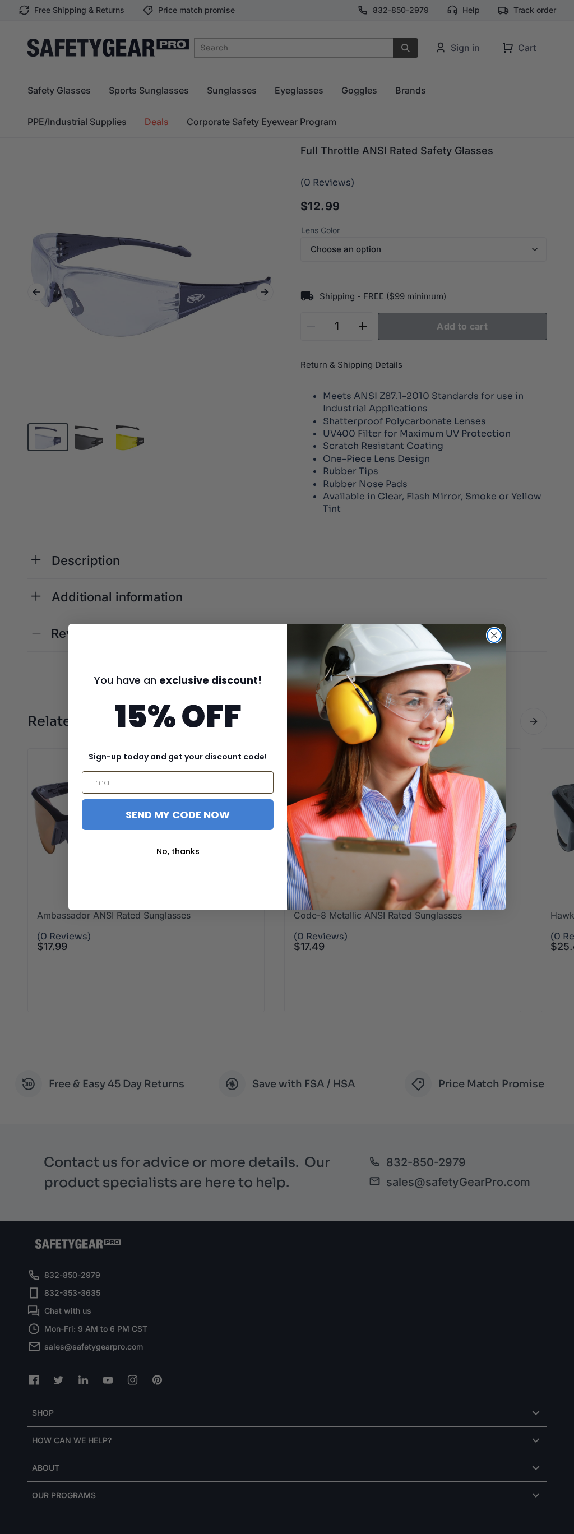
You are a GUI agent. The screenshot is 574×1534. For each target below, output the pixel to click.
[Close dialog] (494, 635)
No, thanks (178, 851)
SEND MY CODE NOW (178, 815)
